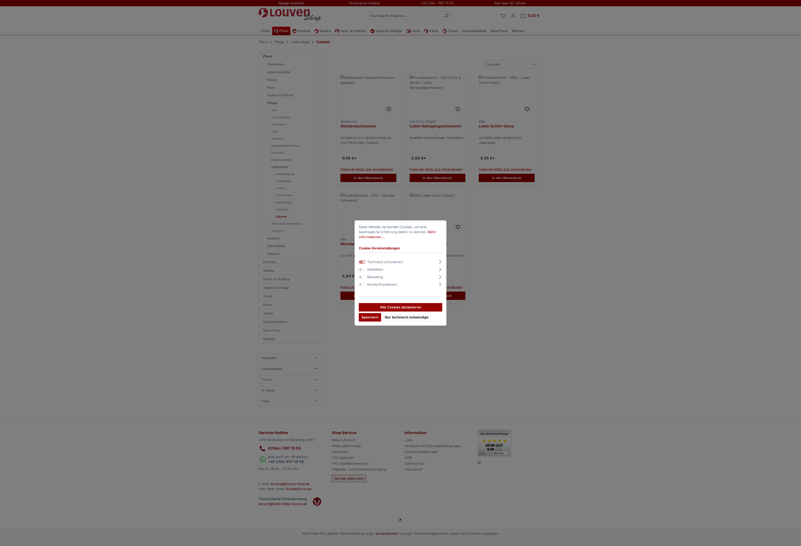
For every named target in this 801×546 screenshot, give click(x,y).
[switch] (362, 269)
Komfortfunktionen (382, 285)
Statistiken (375, 270)
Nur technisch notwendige (406, 317)
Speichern (369, 317)
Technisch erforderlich (385, 262)
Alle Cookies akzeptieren (400, 307)
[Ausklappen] (440, 261)
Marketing (375, 277)
